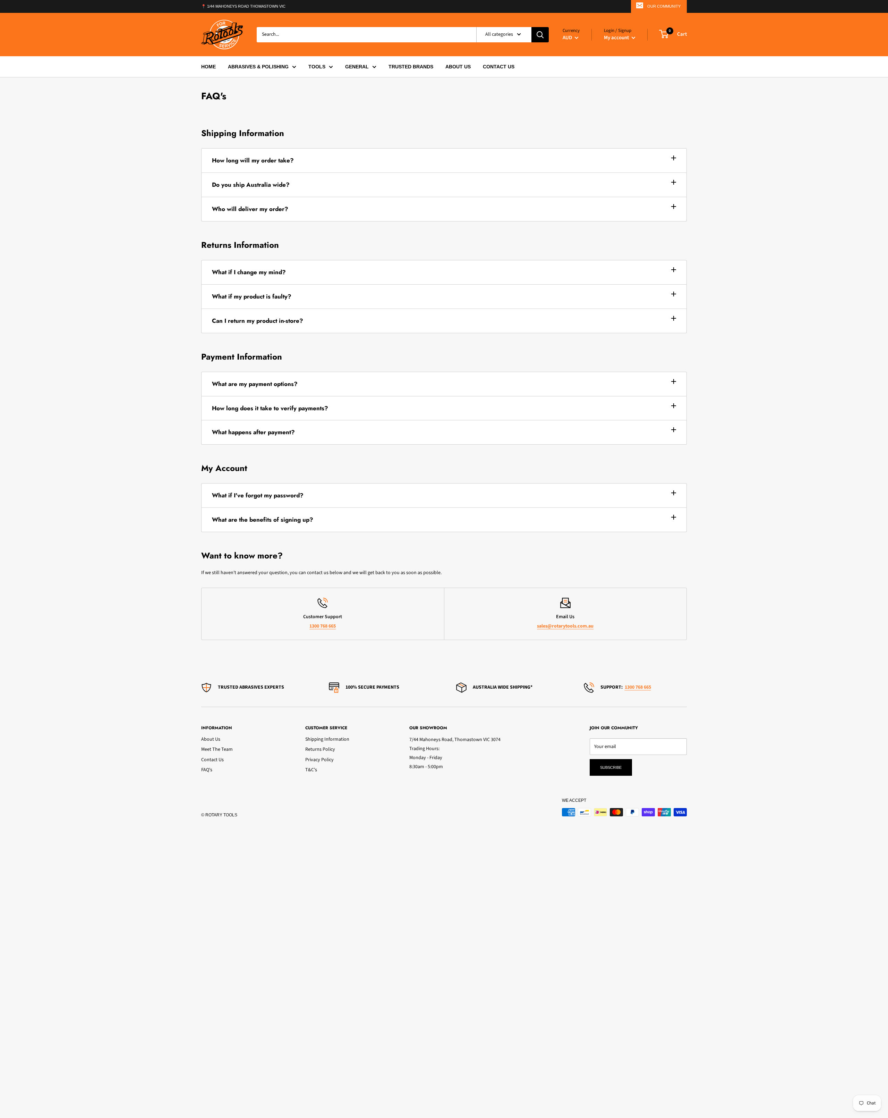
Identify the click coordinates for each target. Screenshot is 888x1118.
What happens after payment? (253, 432)
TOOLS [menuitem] (316, 66)
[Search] (540, 34)
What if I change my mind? (249, 272)
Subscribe (611, 767)
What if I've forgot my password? (258, 495)
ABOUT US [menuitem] (458, 66)
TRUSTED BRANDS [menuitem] (410, 66)
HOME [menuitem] (208, 66)
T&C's (311, 769)
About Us (210, 739)
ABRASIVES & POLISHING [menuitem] (258, 66)
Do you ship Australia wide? (251, 184)
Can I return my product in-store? (257, 321)
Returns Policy (320, 749)
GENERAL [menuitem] (357, 66)
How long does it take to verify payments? (270, 408)
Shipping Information (327, 739)
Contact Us (212, 759)
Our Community (664, 6)
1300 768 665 (322, 626)
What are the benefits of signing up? (262, 519)
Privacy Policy (319, 759)
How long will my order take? (253, 160)
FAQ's (206, 769)
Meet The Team (217, 749)
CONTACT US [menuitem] (498, 66)
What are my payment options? (255, 384)
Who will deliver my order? (250, 209)
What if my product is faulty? (251, 296)
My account (617, 37)
